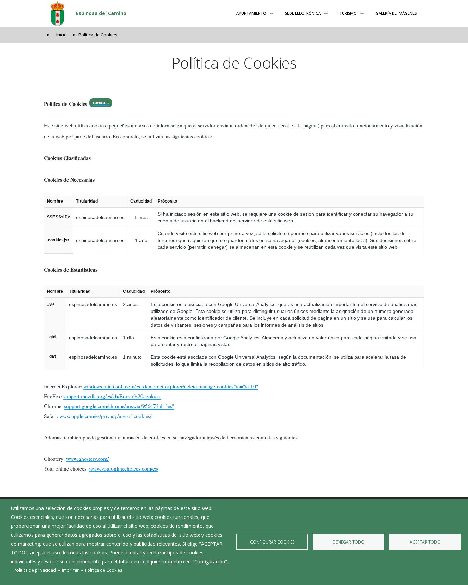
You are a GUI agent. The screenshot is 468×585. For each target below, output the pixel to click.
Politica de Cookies (103, 570)
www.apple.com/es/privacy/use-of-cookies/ (105, 415)
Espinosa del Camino (101, 13)
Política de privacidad (35, 570)
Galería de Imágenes (396, 13)
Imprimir (101, 103)
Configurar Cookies (272, 542)
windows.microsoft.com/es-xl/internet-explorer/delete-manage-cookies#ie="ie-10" (170, 386)
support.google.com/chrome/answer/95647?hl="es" (119, 406)
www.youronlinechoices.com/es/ (123, 468)
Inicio (61, 35)
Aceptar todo (425, 542)
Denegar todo (349, 542)
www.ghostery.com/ (87, 458)
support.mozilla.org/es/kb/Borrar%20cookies (112, 396)
